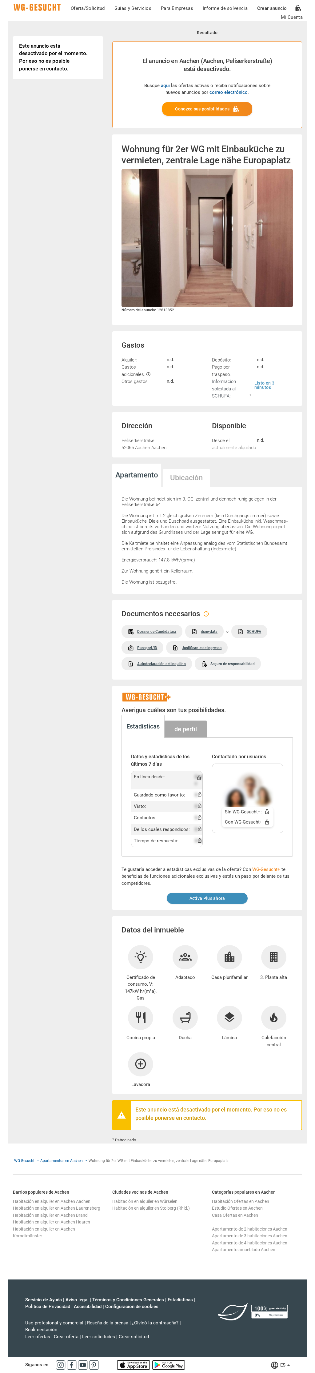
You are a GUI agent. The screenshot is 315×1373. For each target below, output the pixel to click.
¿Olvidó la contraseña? (155, 1323)
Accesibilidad (88, 1306)
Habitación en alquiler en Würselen (144, 1201)
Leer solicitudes (98, 1336)
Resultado (207, 32)
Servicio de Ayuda (43, 1300)
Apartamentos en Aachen (61, 1161)
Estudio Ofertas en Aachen (237, 1208)
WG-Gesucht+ (266, 869)
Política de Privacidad (47, 1306)
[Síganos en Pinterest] (94, 1364)
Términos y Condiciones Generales (128, 1300)
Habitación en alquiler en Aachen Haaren (51, 1221)
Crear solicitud (134, 1336)
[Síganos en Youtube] (83, 1364)
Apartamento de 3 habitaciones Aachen (249, 1235)
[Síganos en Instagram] (61, 1364)
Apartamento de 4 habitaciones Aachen (249, 1242)
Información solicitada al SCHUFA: (224, 388)
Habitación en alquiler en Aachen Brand (50, 1215)
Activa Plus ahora (207, 898)
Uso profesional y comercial (54, 1323)
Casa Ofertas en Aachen (235, 1215)
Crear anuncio (272, 8)
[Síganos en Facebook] (72, 1364)
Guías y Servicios (132, 8)
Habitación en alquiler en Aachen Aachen (51, 1201)
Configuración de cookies (131, 1306)
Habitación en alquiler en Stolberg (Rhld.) (151, 1208)
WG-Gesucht (24, 1161)
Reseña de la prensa (107, 1323)
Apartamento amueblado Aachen (243, 1249)
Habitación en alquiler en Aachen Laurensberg (56, 1208)
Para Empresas (177, 8)
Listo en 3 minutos (264, 385)
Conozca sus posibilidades (202, 108)
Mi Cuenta (292, 17)
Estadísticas (180, 1300)
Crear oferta (66, 1336)
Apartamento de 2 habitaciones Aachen (249, 1229)
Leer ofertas (37, 1336)
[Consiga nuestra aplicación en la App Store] (134, 1364)
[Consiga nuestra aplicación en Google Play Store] (168, 1364)
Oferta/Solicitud (88, 8)
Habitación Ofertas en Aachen (240, 1201)
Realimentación (41, 1329)
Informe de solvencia (225, 8)
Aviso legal (77, 1300)
